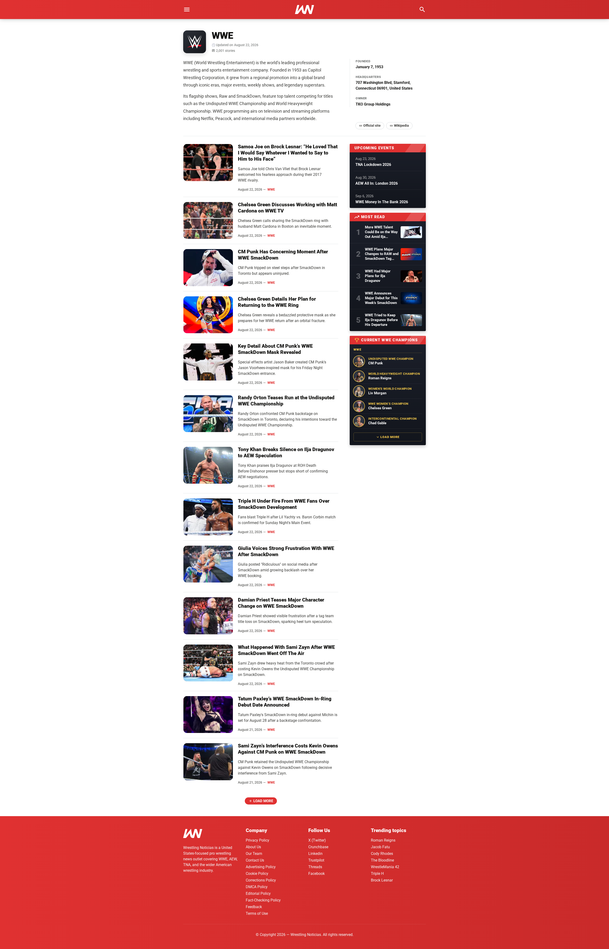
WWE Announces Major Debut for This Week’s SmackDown (381, 298)
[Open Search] (422, 9)
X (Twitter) (317, 840)
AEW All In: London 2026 (376, 183)
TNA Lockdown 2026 (373, 164)
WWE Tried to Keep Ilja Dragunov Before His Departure (381, 320)
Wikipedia (401, 125)
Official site (372, 125)
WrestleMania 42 (385, 867)
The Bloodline (382, 860)
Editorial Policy (258, 893)
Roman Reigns (383, 840)
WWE (271, 189)
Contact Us (255, 860)
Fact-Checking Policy (263, 900)
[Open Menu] (186, 9)
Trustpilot (316, 860)
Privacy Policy (257, 840)
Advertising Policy (261, 867)
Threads (315, 867)
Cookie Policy (257, 873)
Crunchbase (318, 847)
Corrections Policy (261, 880)
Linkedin (315, 853)
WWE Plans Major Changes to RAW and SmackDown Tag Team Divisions (381, 254)
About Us (253, 847)
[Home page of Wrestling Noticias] (304, 9)
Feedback (254, 907)
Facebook (316, 873)
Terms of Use (257, 913)
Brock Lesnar (382, 880)
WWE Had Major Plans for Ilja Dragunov (378, 276)
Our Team (254, 853)
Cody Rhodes (382, 853)
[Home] (192, 834)
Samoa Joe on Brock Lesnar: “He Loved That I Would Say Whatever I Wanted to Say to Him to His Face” (288, 153)
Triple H (377, 873)
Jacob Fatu (380, 847)
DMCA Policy (257, 887)
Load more (263, 801)
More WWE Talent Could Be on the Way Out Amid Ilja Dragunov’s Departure (381, 232)
